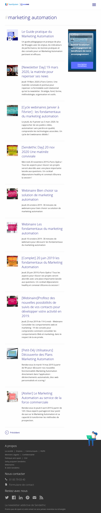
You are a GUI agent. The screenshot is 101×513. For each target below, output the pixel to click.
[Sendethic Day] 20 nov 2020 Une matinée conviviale (38, 151)
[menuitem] (10, 451)
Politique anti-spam (13, 458)
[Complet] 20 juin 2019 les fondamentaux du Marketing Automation (42, 262)
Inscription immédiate (82, 65)
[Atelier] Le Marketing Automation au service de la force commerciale (41, 397)
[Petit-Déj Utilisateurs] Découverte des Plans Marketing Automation (38, 354)
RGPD (43, 451)
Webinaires (9, 465)
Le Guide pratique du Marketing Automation (38, 33)
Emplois (19, 451)
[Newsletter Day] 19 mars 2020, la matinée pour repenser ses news (40, 71)
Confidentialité (28, 454)
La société (9, 451)
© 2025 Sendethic (12, 468)
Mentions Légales (12, 454)
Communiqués (31, 451)
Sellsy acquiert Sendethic (15, 461)
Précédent (15, 432)
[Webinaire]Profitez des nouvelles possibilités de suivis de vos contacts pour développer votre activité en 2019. (41, 307)
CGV (25, 458)
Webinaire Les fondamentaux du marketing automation (42, 228)
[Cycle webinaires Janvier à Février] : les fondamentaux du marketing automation (41, 111)
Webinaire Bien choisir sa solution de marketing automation (40, 195)
